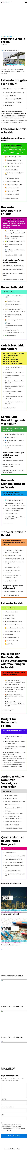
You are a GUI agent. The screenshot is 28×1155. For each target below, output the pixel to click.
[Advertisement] (14, 19)
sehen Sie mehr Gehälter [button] (10, 407)
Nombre (4, 1099)
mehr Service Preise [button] (9, 523)
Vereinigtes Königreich (7, 36)
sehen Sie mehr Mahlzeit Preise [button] (11, 198)
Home (2, 50)
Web (2, 1114)
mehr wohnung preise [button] (9, 710)
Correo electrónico (7, 1107)
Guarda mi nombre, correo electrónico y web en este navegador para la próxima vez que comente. (13, 1127)
